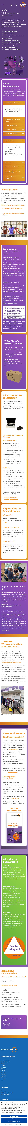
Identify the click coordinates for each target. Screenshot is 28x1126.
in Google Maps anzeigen (10, 985)
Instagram (4, 1024)
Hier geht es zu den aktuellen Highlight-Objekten (13, 214)
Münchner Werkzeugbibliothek (12, 43)
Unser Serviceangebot (10, 45)
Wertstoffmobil (11, 545)
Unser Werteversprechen (11, 47)
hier (6, 522)
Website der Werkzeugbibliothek (12, 662)
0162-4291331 (15, 798)
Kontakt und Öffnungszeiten (12, 49)
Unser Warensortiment (10, 31)
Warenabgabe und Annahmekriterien (14, 36)
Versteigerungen (9, 34)
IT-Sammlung (8, 38)
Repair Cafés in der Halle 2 (11, 40)
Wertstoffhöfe (10, 361)
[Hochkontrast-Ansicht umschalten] (16, 4)
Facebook (8, 1024)
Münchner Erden (12, 772)
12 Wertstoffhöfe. (11, 291)
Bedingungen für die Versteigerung (12, 208)
